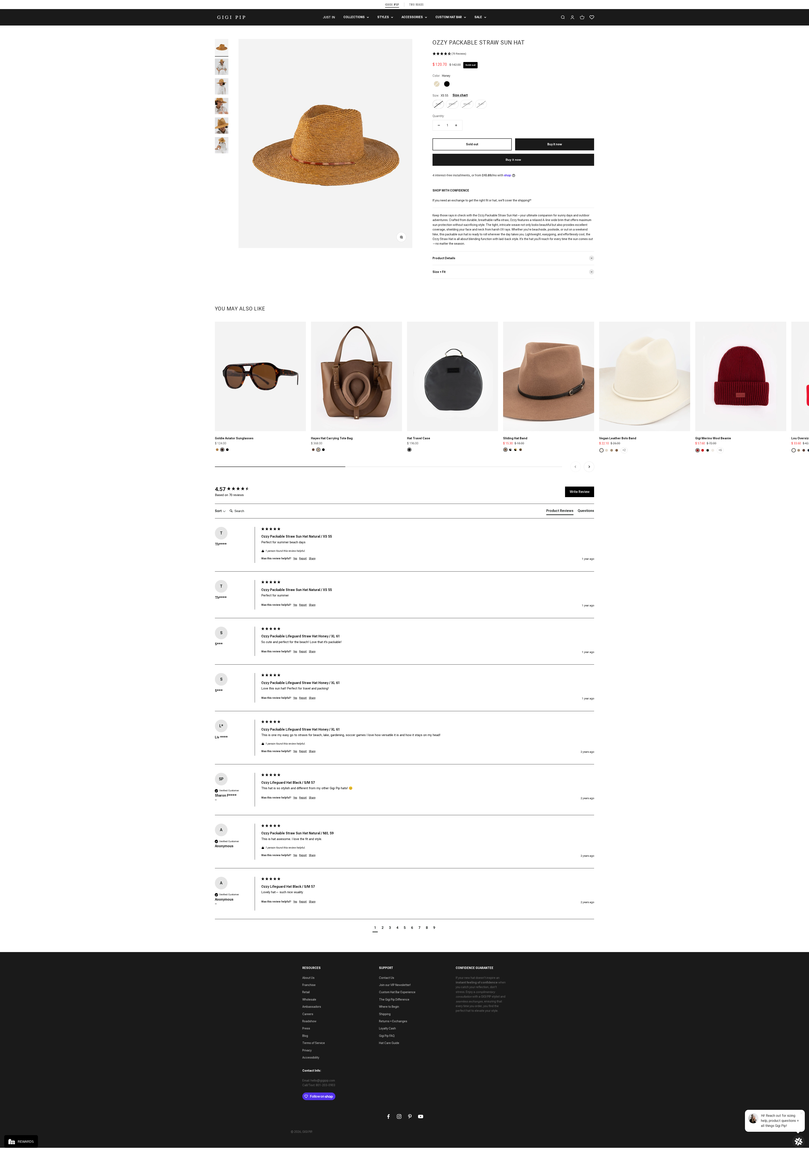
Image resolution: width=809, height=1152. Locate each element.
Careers (307, 1014)
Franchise (309, 985)
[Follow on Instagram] (399, 1116)
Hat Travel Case (418, 438)
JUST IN (329, 17)
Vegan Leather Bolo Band (617, 438)
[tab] (559, 512)
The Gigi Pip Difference (394, 999)
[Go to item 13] (221, 126)
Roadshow (309, 1021)
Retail (306, 992)
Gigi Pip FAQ (387, 1035)
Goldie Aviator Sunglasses (234, 438)
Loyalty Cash (387, 1028)
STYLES (383, 17)
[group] (237, 489)
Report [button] (303, 558)
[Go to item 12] (221, 106)
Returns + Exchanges (393, 1021)
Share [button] (312, 558)
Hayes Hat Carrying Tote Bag (332, 438)
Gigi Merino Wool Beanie (713, 438)
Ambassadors (311, 1006)
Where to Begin (389, 1006)
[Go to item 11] (221, 87)
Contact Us (386, 977)
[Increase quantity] (456, 125)
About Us (308, 977)
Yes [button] (295, 558)
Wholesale (309, 999)
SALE (478, 17)
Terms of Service (313, 1043)
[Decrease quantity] (439, 125)
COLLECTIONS (354, 17)
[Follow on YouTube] (420, 1116)
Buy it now (513, 159)
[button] (513, 54)
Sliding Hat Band (515, 438)
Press (306, 1028)
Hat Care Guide (389, 1043)
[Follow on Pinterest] (410, 1116)
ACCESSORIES (412, 17)
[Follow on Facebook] (388, 1116)
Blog (305, 1035)
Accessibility (310, 1057)
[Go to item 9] (221, 48)
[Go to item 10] (221, 67)
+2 (624, 450)
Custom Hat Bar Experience (397, 992)
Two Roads (416, 5)
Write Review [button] (579, 492)
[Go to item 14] (221, 146)
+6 (720, 450)
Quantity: (438, 116)
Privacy (307, 1050)
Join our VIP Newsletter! (395, 985)
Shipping (385, 1014)
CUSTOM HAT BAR (448, 17)
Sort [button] (218, 511)
